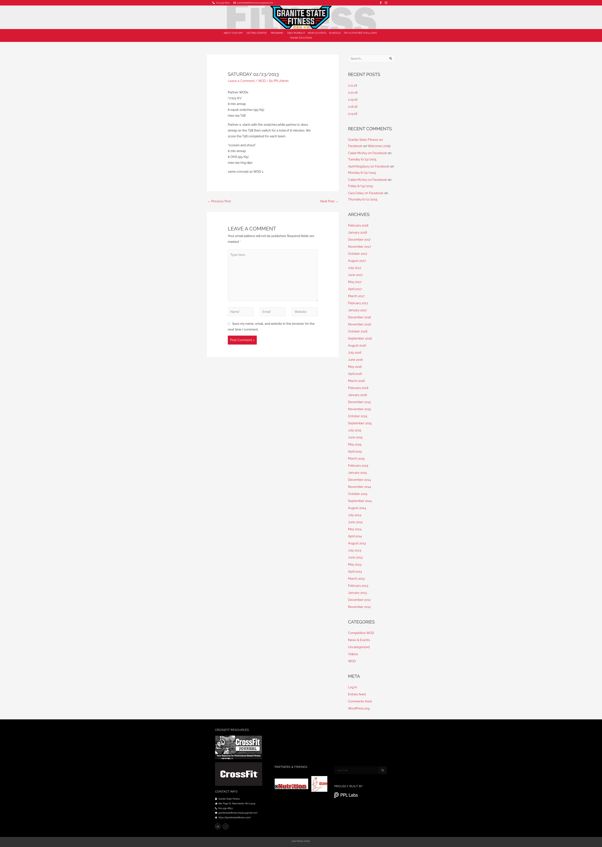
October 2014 (357, 494)
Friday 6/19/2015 (360, 186)
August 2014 (357, 508)
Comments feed (360, 701)
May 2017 (355, 282)
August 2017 (357, 261)
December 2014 (359, 480)
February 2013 (358, 586)
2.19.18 (352, 99)
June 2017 (355, 275)
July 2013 (354, 550)
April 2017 (355, 289)
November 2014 (359, 487)
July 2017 (354, 268)
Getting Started (257, 33)
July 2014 (354, 515)
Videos (353, 654)
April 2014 (355, 536)
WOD (262, 81)
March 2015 (356, 458)
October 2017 (357, 254)
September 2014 (360, 501)
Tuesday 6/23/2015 (362, 159)
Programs (277, 33)
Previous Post (219, 201)
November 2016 (359, 324)
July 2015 (354, 430)
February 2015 (358, 465)
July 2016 (354, 352)
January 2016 (357, 395)
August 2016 (357, 345)
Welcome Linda (379, 146)
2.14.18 (352, 114)
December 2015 (359, 402)
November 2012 (359, 607)
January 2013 (357, 593)
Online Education (301, 38)
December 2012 (359, 600)
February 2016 (358, 388)
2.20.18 (353, 92)
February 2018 (358, 225)
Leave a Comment (241, 81)
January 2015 (357, 473)
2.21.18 (352, 85)
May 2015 (355, 444)
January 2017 (357, 310)
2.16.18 (352, 106)
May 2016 (355, 367)
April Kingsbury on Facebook (368, 166)
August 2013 (357, 543)
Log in (352, 687)
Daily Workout (296, 33)
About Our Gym (233, 33)
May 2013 (355, 564)
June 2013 (355, 557)
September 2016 (360, 338)
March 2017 (356, 296)
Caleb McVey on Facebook (367, 153)
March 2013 (356, 578)
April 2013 (355, 571)
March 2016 (356, 381)
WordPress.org (359, 708)
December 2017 (359, 239)
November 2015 (359, 409)
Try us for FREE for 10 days (360, 33)
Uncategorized (359, 647)
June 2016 (355, 359)
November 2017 (359, 246)
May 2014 (355, 529)
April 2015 (355, 451)
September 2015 (360, 423)
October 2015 (357, 416)
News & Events (317, 33)
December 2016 (359, 317)
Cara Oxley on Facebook (365, 193)
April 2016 (355, 374)
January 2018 (357, 232)
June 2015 (355, 437)
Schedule (335, 33)
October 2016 (357, 331)
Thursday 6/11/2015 (362, 199)
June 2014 (355, 522)
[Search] (383, 770)
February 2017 (358, 303)
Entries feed (357, 694)
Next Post (329, 201)
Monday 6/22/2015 (362, 173)
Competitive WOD (361, 633)
